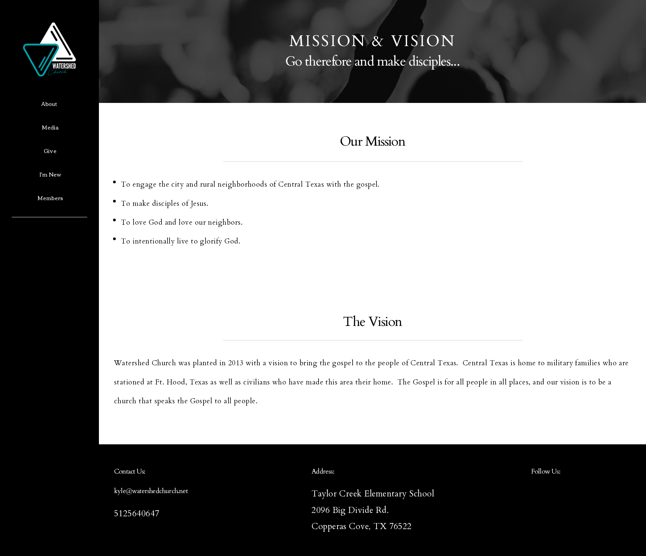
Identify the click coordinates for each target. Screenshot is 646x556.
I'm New (50, 174)
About (50, 104)
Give (50, 151)
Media (50, 127)
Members (50, 198)
